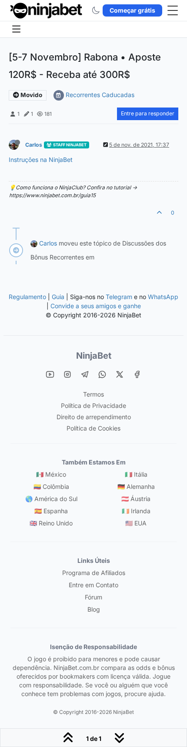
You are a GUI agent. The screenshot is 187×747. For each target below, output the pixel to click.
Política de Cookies (93, 428)
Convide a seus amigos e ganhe (95, 306)
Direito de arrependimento (94, 417)
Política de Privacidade (93, 405)
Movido (30, 94)
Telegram (119, 296)
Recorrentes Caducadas (100, 94)
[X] (119, 374)
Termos (93, 394)
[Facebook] (137, 374)
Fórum (93, 597)
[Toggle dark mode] (96, 10)
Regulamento (28, 296)
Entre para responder (147, 113)
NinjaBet (93, 355)
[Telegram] (85, 374)
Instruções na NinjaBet (41, 159)
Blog (93, 609)
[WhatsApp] (102, 374)
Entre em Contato (93, 585)
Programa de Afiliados (93, 572)
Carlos (33, 144)
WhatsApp (163, 296)
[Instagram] (67, 374)
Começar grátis (132, 10)
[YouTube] (50, 374)
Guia (58, 296)
